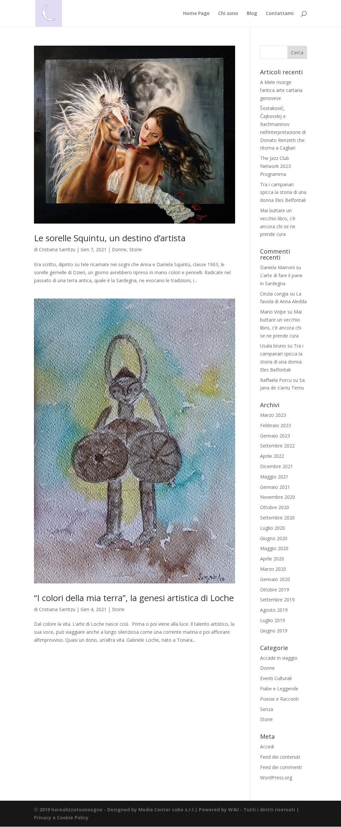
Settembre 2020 (277, 517)
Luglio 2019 (272, 620)
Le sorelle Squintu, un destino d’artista (109, 238)
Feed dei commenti (281, 767)
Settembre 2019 (277, 599)
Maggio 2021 (274, 476)
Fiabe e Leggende (279, 688)
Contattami (280, 13)
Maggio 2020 (274, 548)
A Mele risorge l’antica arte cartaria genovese (281, 90)
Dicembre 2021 (276, 466)
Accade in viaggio (278, 658)
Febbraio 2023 (275, 425)
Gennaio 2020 (275, 579)
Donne (119, 249)
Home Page (196, 13)
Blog (252, 13)
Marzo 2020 (273, 569)
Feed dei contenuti (280, 757)
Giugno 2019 (273, 630)
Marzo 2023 (273, 415)
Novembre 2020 (277, 497)
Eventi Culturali (276, 678)
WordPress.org (276, 777)
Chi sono (228, 13)
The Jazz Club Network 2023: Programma (276, 166)
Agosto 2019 (274, 610)
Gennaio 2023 (275, 435)
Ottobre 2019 (274, 589)
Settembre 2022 (277, 445)
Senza (266, 709)
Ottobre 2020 (274, 507)
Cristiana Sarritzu (57, 249)
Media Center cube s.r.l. (166, 809)
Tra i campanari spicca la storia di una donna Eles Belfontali (283, 192)
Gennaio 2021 (275, 487)
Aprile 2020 (272, 558)
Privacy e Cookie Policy (61, 817)
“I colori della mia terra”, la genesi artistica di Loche (134, 598)
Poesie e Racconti (279, 699)
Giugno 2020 (273, 538)
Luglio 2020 (272, 528)
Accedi (267, 746)
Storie (135, 249)
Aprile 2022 (272, 456)
